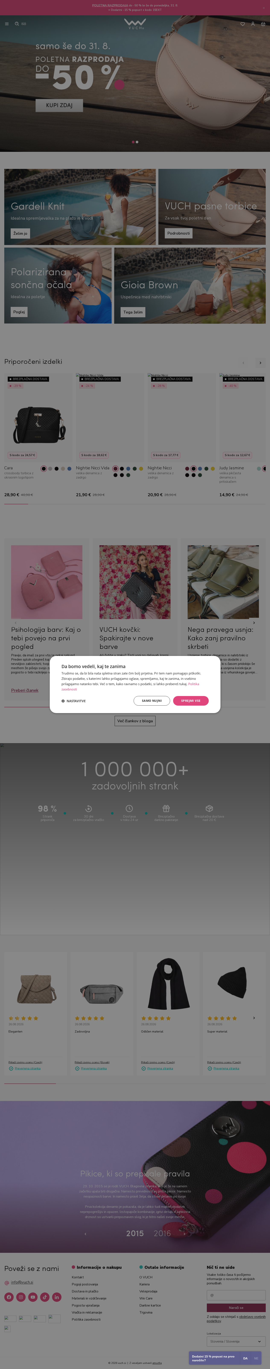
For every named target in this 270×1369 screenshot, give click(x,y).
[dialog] (135, 684)
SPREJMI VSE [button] (190, 701)
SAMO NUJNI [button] (152, 701)
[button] (73, 701)
